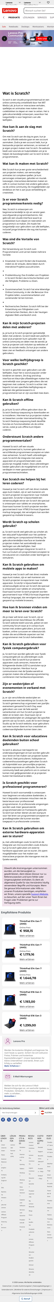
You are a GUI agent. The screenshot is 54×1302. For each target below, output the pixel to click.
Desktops (22, 1174)
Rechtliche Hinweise (3, 1196)
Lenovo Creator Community (31, 1146)
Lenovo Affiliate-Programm (31, 1243)
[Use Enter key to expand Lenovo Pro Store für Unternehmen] (19, 2)
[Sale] (7, 26)
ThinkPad (49, 1158)
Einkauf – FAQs (40, 1177)
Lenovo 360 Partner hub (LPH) (12, 1150)
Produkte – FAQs (40, 1170)
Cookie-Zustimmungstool (22, 1286)
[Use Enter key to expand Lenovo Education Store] (40, 2)
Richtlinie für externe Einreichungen (28, 1289)
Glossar (31, 1265)
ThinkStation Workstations (50, 1223)
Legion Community (31, 1171)
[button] (48, 2)
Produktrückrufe (22, 1221)
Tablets (22, 1168)
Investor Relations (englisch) (4, 1164)
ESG (2, 1188)
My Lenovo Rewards (31, 1204)
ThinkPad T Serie (50, 1143)
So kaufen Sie (31, 1222)
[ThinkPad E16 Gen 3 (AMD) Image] (10, 1000)
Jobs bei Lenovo (3, 1206)
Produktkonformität (31, 1232)
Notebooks (22, 1148)
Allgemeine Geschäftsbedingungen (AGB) (27, 1293)
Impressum (46, 1289)
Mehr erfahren (27, 936)
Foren (30, 1215)
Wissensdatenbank (31, 1272)
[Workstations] (45, 26)
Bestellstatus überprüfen (40, 1160)
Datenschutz (7, 1286)
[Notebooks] (19, 26)
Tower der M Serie (49, 1193)
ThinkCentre (49, 1202)
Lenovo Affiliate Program (4, 1214)
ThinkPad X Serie (50, 1150)
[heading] (34, 922)
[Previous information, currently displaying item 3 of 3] (4, 38)
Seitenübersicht (7, 1289)
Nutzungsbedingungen (41, 1286)
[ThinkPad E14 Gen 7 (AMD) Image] (10, 929)
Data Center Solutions (22, 1191)
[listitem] (26, 928)
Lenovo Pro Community (31, 1159)
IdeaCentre (49, 1209)
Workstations (22, 1181)
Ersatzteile (22, 1228)
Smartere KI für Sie (22, 1157)
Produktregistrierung (31, 1194)
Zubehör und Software (22, 1202)
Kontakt (40, 1147)
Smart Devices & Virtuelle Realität (50, 1180)
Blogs (30, 1211)
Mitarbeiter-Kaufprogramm (31, 1256)
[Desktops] (30, 26)
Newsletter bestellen (31, 1182)
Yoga (48, 1171)
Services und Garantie (22, 1212)
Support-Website (39, 894)
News (3, 1155)
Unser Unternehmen (3, 1148)
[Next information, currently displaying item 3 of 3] (49, 38)
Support (40, 1151)
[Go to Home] (10, 10)
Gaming (22, 1164)
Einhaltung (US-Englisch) (4, 1179)
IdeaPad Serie (49, 1165)
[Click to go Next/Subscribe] (35, 1112)
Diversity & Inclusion (4, 1226)
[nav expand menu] (3, 17)
